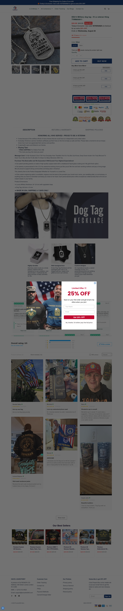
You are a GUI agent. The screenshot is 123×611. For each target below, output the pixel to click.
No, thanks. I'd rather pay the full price (79, 323)
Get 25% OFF (79, 317)
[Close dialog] (95, 283)
